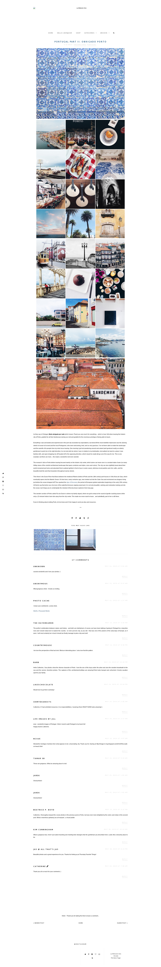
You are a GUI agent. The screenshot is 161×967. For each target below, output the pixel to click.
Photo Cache (41, 600)
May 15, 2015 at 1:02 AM (116, 775)
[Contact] (3, 489)
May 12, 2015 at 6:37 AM (116, 583)
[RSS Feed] (3, 493)
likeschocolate (43, 684)
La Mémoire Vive (115, 954)
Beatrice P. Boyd (43, 810)
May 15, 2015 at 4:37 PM (116, 810)
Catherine (39, 866)
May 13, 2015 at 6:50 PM (116, 645)
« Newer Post (38, 923)
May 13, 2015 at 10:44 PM (116, 684)
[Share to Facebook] (76, 518)
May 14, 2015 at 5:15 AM (116, 758)
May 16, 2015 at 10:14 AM (116, 829)
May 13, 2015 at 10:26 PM (116, 662)
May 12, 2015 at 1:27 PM (116, 600)
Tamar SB (39, 758)
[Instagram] (3, 481)
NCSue (37, 738)
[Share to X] (80, 518)
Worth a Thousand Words (41, 611)
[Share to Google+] (88, 518)
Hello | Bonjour (64, 33)
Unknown (39, 566)
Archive (103, 33)
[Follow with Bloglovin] (3, 485)
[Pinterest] (3, 477)
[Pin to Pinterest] (72, 518)
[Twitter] (3, 473)
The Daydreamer (43, 623)
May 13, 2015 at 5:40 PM (116, 623)
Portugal (91, 44)
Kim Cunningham (43, 829)
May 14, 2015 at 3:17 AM (116, 719)
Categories (89, 33)
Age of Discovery (72, 482)
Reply (125, 576)
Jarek (36, 775)
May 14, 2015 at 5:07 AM (116, 738)
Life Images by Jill (44, 719)
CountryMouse (42, 645)
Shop (78, 33)
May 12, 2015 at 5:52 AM (116, 566)
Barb (36, 662)
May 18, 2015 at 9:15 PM (116, 849)
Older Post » (122, 923)
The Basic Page (116, 958)
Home (50, 33)
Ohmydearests (42, 702)
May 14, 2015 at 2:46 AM (116, 702)
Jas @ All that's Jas (45, 849)
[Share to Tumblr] (84, 518)
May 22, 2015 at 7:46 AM (116, 866)
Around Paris (80, 44)
